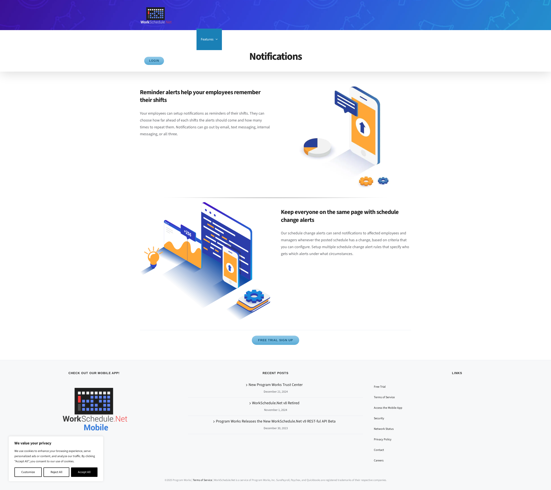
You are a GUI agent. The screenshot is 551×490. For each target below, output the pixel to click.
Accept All (84, 472)
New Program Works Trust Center (276, 384)
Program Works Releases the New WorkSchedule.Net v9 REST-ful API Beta (276, 421)
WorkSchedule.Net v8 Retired (275, 403)
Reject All (56, 472)
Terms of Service (202, 480)
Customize (28, 472)
